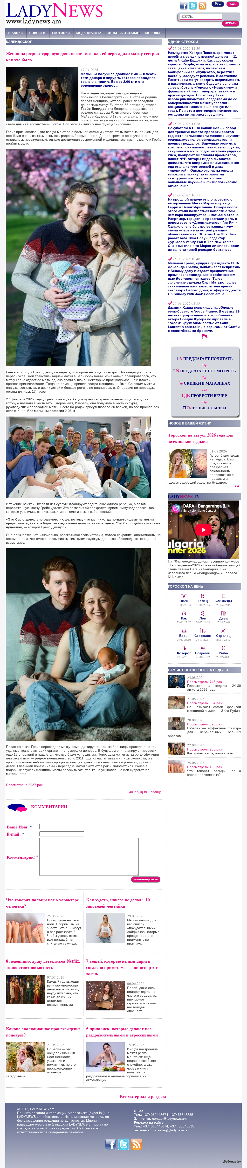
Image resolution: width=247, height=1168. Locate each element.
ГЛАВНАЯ (15, 33)
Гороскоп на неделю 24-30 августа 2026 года (214, 687)
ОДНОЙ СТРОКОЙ (183, 42)
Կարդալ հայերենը (145, 792)
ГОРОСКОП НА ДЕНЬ (185, 586)
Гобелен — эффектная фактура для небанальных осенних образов (204, 732)
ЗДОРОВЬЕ (152, 33)
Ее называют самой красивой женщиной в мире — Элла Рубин (214, 709)
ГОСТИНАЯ (61, 33)
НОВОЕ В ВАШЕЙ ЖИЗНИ (190, 423)
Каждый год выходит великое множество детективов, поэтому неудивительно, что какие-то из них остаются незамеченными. (63, 993)
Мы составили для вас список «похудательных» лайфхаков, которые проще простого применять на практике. (143, 931)
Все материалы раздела (143, 1096)
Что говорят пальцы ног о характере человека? (214, 773)
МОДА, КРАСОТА (88, 33)
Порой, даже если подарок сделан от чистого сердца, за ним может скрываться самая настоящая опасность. (142, 999)
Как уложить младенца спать (210, 753)
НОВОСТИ (37, 33)
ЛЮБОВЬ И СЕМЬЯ (123, 33)
